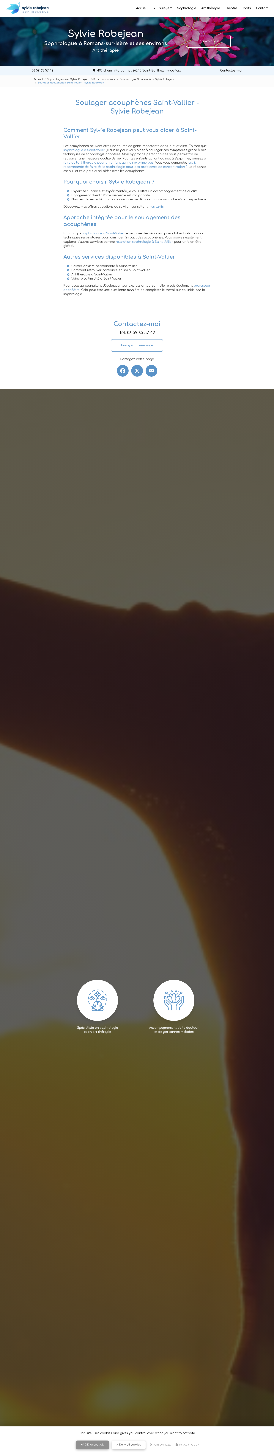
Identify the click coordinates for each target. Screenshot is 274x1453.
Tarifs (246, 8)
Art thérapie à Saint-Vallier (91, 274)
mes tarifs (156, 206)
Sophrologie (186, 8)
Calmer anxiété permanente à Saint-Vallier (104, 266)
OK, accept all (94, 1444)
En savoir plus (208, 41)
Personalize (162, 1444)
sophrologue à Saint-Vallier (84, 150)
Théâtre (231, 8)
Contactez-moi (231, 70)
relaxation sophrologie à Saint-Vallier (144, 242)
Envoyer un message (137, 345)
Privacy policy (188, 1444)
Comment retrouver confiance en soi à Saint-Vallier (110, 270)
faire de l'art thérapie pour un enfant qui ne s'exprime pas (108, 162)
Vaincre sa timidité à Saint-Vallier (96, 278)
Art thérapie (210, 8)
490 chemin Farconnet (139, 70)
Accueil (141, 8)
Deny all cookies (129, 1444)
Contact (262, 8)
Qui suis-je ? (162, 8)
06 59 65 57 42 (42, 70)
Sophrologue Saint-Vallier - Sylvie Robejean (147, 79)
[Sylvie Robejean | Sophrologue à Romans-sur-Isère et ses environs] (27, 8)
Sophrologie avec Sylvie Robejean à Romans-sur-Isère (81, 79)
